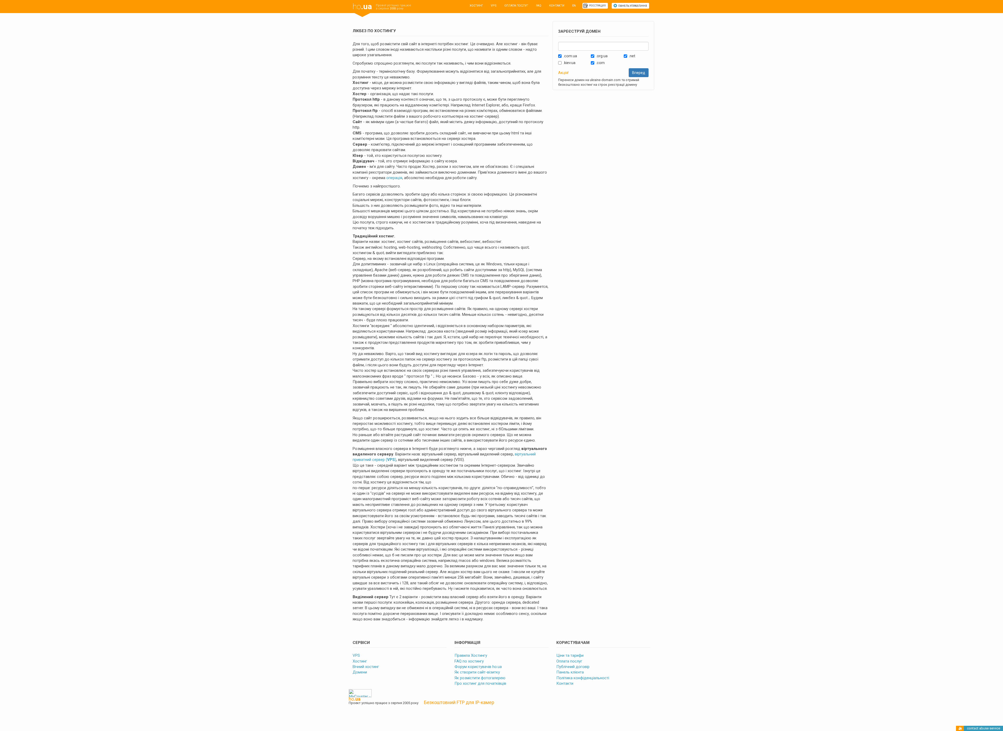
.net (632, 56)
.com (600, 62)
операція (394, 177)
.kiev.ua (569, 62)
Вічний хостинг (366, 666)
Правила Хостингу (470, 655)
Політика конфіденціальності (582, 678)
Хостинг (476, 5)
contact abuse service (983, 728)
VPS (494, 5)
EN (574, 5)
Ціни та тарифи (570, 655)
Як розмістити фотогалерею (479, 678)
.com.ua (570, 56)
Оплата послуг (516, 5)
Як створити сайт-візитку (477, 672)
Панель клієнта (570, 672)
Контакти (556, 5)
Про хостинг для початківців (480, 683)
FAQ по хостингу (469, 661)
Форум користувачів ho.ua (478, 666)
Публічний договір (573, 666)
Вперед (638, 73)
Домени (360, 672)
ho (362, 6)
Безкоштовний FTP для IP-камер (459, 702)
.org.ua (602, 56)
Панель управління (632, 5)
